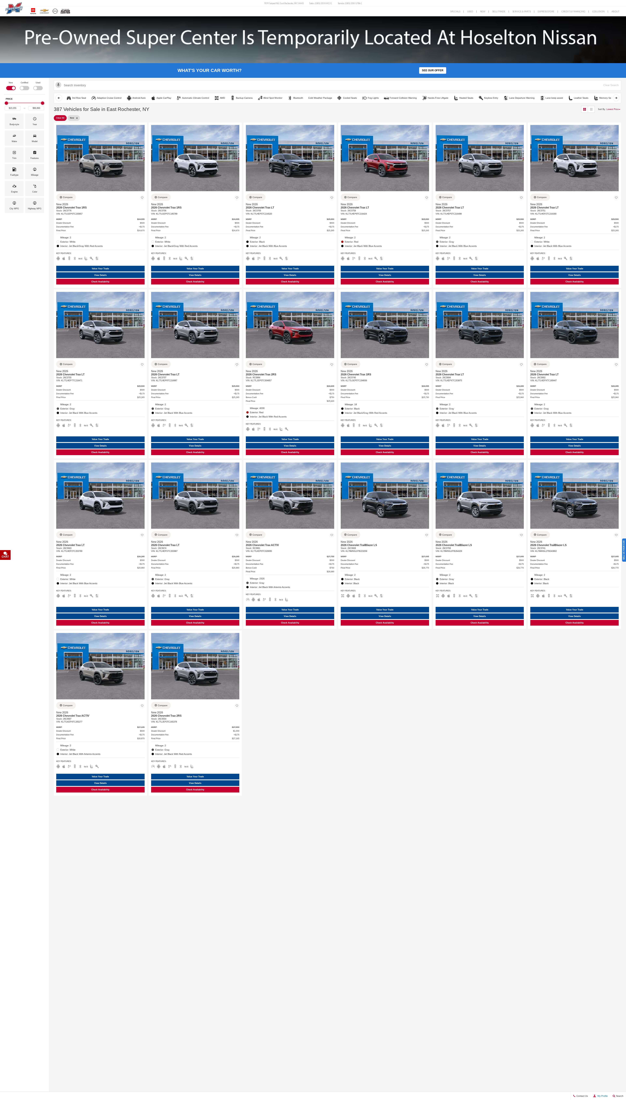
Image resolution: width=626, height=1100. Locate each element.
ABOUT (615, 11)
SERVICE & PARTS (521, 11)
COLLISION (598, 11)
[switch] (11, 85)
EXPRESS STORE (546, 11)
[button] (14, 121)
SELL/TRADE (499, 11)
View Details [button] (100, 275)
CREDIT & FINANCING (573, 11)
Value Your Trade (100, 268)
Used (38, 83)
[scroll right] (616, 98)
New (11, 83)
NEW (483, 11)
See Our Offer (432, 70)
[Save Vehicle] (142, 198)
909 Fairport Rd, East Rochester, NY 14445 (284, 3)
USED (470, 11)
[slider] (6, 103)
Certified (24, 83)
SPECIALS (455, 11)
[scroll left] (59, 98)
